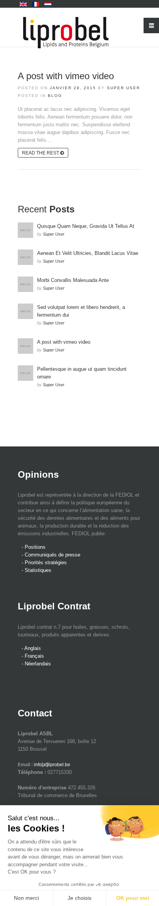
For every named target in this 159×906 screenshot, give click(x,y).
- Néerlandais (36, 664)
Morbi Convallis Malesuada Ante (73, 280)
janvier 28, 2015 (73, 88)
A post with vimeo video (66, 76)
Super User (123, 88)
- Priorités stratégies (44, 562)
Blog (55, 95)
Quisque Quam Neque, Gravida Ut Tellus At (85, 226)
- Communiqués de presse (51, 555)
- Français (33, 656)
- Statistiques (36, 570)
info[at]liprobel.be (52, 764)
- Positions (34, 547)
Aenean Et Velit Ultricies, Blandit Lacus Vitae (87, 253)
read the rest (41, 152)
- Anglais (31, 648)
